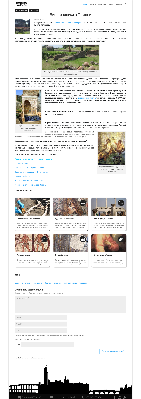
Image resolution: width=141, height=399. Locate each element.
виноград (26, 283)
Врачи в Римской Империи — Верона (31, 180)
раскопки (58, 283)
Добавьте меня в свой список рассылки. (31, 358)
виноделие (37, 283)
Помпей (47, 283)
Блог (85, 4)
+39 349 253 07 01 (94, 397)
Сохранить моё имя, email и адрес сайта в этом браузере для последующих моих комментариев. (50, 336)
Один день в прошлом (24, 172)
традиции (83, 283)
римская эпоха (70, 283)
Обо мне (93, 4)
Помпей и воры (21, 163)
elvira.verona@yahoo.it (65, 397)
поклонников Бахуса (87, 98)
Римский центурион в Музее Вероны (30, 185)
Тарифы (119, 4)
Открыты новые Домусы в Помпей (29, 167)
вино (17, 283)
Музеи (111, 4)
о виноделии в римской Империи (67, 22)
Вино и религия (43, 172)
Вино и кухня (21, 10)
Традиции (34, 10)
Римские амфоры (22, 176)
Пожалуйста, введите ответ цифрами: (27, 339)
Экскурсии (102, 4)
